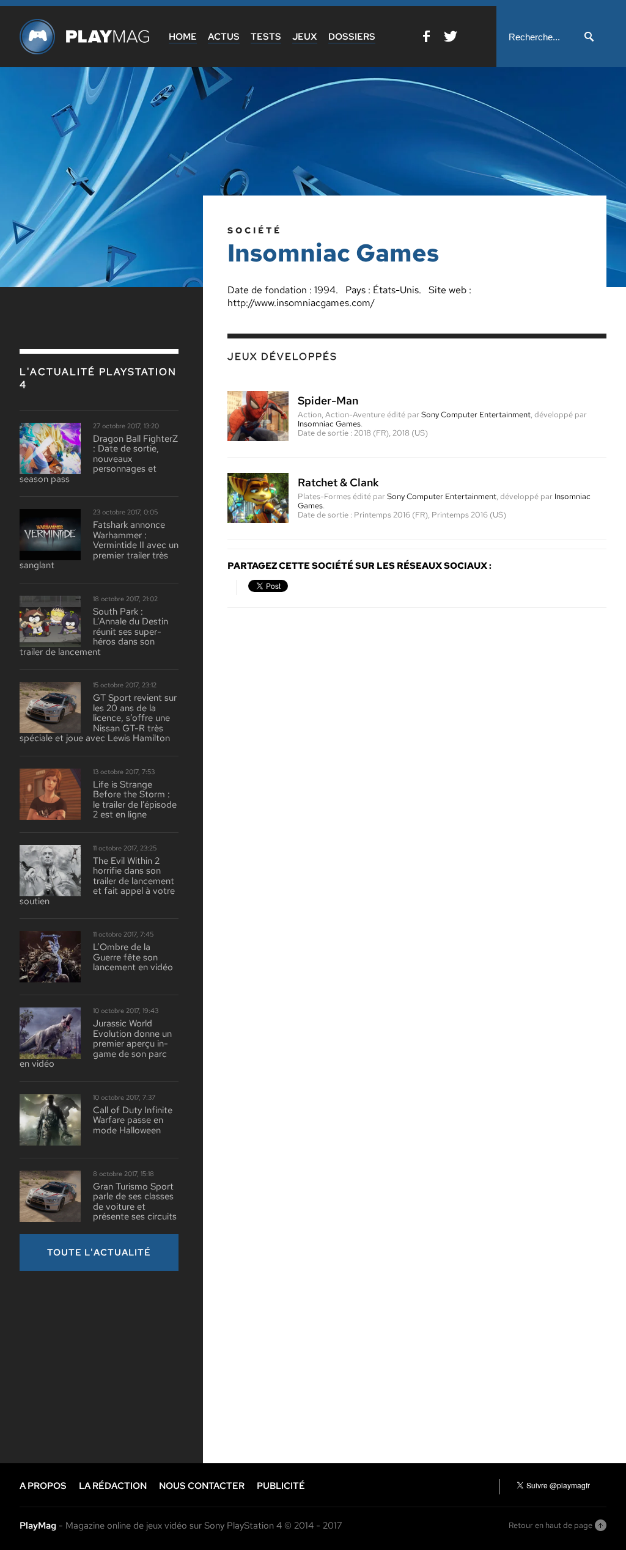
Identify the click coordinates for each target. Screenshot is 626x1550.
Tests (266, 37)
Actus (224, 37)
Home (183, 37)
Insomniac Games (329, 424)
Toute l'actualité (99, 1252)
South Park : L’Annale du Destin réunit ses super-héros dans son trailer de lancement (94, 632)
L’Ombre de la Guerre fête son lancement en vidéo (133, 957)
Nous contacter (202, 1486)
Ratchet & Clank (338, 482)
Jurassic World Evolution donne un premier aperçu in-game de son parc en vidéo (96, 1043)
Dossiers (351, 37)
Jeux (304, 37)
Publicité (281, 1486)
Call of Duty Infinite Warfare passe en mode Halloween (132, 1120)
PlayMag (38, 1525)
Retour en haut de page (550, 1525)
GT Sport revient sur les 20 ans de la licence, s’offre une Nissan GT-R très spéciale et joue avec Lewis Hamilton (98, 718)
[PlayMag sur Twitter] (450, 38)
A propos (43, 1486)
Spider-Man (328, 401)
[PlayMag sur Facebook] (426, 38)
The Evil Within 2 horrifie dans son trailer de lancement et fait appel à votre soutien (97, 881)
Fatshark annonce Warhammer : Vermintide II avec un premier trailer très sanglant (99, 545)
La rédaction (113, 1486)
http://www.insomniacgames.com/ (301, 302)
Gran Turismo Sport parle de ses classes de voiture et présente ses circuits (135, 1202)
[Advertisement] (111, 1365)
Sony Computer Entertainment (476, 414)
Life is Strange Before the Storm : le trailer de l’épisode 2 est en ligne (135, 800)
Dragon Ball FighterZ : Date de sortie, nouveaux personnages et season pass (99, 459)
